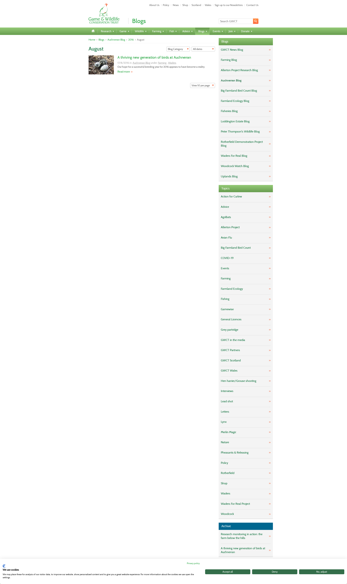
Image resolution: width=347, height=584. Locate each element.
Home (92, 39)
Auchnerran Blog (116, 39)
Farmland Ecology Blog (235, 101)
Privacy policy (193, 563)
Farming (162, 62)
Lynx (224, 421)
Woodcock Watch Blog (235, 166)
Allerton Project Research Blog (239, 70)
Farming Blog (229, 60)
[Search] (255, 21)
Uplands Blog (229, 176)
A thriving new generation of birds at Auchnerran (154, 57)
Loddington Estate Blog (235, 121)
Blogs (101, 39)
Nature (225, 442)
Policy (166, 5)
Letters (225, 411)
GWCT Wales (229, 370)
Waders (172, 62)
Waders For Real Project (235, 503)
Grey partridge (229, 329)
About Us (154, 5)
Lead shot (227, 401)
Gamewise (227, 309)
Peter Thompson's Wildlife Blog (240, 131)
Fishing (225, 299)
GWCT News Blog (232, 49)
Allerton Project (230, 227)
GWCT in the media (233, 340)
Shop (185, 5)
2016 (131, 39)
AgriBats (226, 217)
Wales (208, 5)
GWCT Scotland (231, 360)
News (176, 5)
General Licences (231, 319)
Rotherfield (227, 473)
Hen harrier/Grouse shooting (238, 381)
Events (225, 268)
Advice (225, 206)
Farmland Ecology (232, 288)
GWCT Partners (230, 350)
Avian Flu (226, 237)
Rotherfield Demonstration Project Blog (242, 143)
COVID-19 (227, 258)
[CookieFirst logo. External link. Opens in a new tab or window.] (4, 566)
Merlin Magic (228, 432)
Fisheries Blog (229, 111)
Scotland (196, 5)
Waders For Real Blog (234, 155)
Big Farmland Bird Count (236, 247)
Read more (123, 71)
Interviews (227, 391)
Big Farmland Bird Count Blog (239, 90)
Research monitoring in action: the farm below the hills (241, 536)
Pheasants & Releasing (235, 452)
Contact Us (252, 5)
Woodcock (227, 514)
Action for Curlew (231, 196)
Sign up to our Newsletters (229, 5)
